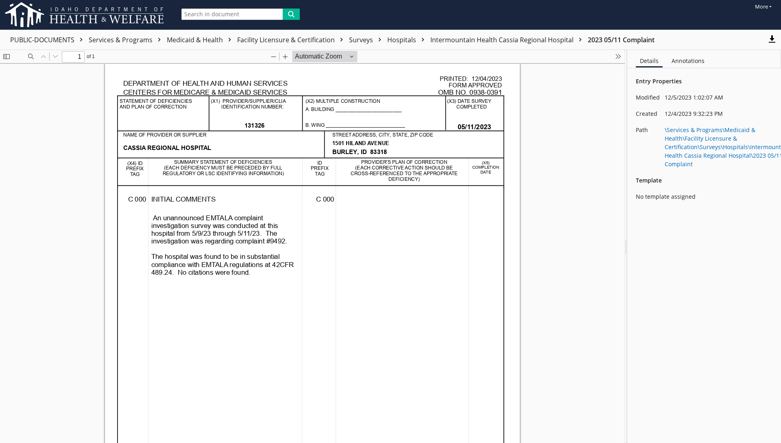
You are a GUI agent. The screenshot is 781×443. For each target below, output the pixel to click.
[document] (704, 246)
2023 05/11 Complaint (621, 39)
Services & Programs (121, 39)
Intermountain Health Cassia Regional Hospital (502, 39)
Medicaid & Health (196, 39)
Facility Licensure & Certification (286, 39)
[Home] (86, 15)
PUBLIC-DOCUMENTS (43, 39)
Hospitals (402, 39)
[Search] (291, 14)
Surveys (362, 39)
